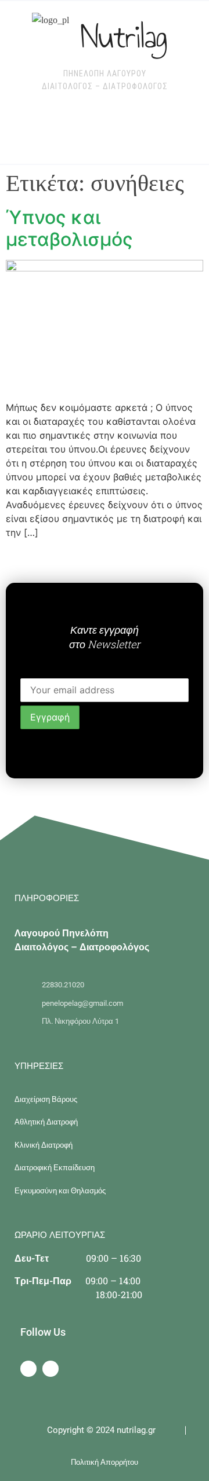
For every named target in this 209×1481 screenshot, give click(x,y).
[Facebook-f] (28, 1369)
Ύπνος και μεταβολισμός (69, 228)
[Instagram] (50, 1369)
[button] (72, 129)
